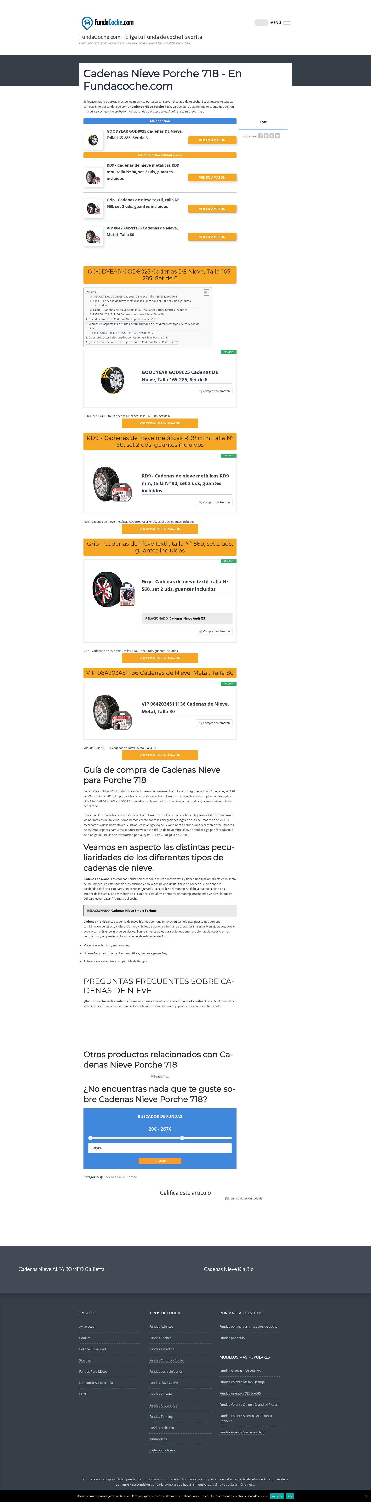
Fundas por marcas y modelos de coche (248, 1326)
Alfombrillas (158, 1439)
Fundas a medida (161, 1349)
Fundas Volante (160, 1394)
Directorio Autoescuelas (96, 1383)
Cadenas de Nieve (162, 1450)
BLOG (83, 1394)
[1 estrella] (119, 1201)
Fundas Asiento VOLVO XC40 (240, 1393)
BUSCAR (160, 1161)
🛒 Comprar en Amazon (214, 391)
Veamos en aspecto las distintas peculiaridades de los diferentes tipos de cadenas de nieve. (143, 326)
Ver (290, 1496)
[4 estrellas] (189, 1201)
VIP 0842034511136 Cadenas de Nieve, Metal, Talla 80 (129, 314)
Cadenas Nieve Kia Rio (229, 1269)
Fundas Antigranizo (163, 1405)
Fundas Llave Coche (163, 1383)
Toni (263, 122)
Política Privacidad (92, 1349)
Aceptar (277, 1496)
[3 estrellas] (165, 1201)
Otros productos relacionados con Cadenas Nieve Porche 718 (128, 337)
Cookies (85, 1338)
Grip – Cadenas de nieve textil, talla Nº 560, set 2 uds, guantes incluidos (141, 310)
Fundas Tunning (161, 1416)
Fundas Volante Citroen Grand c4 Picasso (250, 1404)
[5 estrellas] (212, 1201)
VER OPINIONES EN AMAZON (160, 423)
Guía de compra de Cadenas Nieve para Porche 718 (121, 319)
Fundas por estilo (232, 1338)
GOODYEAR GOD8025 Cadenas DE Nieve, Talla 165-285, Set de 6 (136, 296)
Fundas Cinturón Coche (166, 1360)
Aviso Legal (87, 1326)
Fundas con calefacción (166, 1371)
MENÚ (276, 22)
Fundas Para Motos (93, 1371)
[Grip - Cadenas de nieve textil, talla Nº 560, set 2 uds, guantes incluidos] (113, 589)
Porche (132, 1177)
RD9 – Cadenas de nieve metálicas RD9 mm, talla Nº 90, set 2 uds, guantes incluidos (143, 303)
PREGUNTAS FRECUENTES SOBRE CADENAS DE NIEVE (124, 333)
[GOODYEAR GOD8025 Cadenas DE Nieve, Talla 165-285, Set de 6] (113, 380)
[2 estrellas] (141, 1201)
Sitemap (85, 1360)
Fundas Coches (160, 1338)
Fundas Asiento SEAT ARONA (240, 1371)
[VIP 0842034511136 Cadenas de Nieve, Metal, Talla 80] (113, 712)
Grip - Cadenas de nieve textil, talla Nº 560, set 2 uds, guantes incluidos (185, 585)
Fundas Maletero (161, 1428)
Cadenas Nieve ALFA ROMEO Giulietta (62, 1269)
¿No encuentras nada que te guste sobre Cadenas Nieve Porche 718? (133, 342)
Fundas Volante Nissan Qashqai (242, 1382)
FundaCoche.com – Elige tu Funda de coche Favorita (140, 36)
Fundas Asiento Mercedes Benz (242, 1432)
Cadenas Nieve (114, 1177)
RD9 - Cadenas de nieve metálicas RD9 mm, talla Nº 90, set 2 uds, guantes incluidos (185, 483)
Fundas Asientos (161, 1326)
